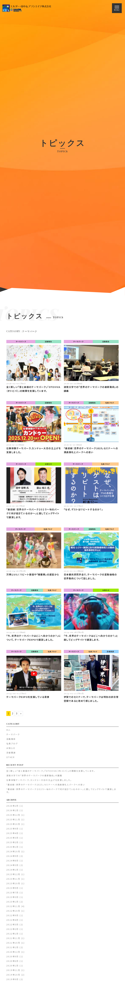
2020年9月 (12, 956)
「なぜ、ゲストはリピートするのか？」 (83, 509)
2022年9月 (12, 915)
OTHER (10, 757)
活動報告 (48, 341)
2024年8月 (12, 860)
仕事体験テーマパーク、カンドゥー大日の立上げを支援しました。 (39, 780)
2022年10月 (13, 910)
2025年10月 (13, 824)
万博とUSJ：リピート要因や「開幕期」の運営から (32, 574)
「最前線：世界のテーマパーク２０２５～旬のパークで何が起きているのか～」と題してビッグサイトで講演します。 (32, 513)
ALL (8, 729)
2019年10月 (13, 974)
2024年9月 (12, 856)
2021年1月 (12, 947)
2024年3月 (12, 865)
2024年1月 (12, 869)
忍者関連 (110, 651)
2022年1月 (12, 933)
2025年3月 (12, 837)
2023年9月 (12, 888)
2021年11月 (13, 938)
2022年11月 (13, 906)
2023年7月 (12, 892)
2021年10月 (13, 942)
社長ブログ (109, 402)
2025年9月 (12, 828)
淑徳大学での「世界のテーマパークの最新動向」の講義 (34, 775)
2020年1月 (12, 965)
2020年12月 (13, 951)
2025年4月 (12, 833)
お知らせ (48, 464)
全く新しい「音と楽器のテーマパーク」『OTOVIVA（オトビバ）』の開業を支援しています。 (50, 770)
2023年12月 (13, 874)
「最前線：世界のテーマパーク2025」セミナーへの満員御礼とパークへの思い (45, 784)
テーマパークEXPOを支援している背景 (27, 697)
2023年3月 (12, 897)
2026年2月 (12, 805)
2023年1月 (12, 901)
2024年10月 (13, 851)
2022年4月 (12, 919)
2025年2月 (12, 842)
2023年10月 (13, 883)
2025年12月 (13, 814)
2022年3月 (12, 924)
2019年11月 (13, 970)
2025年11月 (13, 819)
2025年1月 (12, 846)
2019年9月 (12, 979)
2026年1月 (12, 810)
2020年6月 (12, 961)
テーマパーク (21, 341)
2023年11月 (13, 878)
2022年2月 (12, 929)
